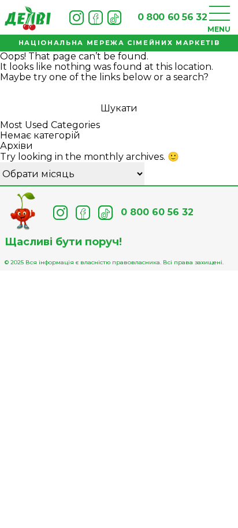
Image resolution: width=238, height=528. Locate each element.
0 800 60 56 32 (172, 17)
